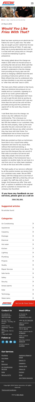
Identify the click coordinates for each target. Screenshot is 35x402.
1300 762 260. (17, 199)
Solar (3, 290)
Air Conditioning (7, 224)
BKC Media (20, 395)
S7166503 (22, 333)
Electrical (4, 240)
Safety (3, 277)
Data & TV (22, 360)
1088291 (21, 324)
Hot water (5, 244)
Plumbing (5, 257)
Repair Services (7, 269)
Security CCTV (6, 375)
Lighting (4, 253)
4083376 (22, 341)
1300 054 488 (6, 317)
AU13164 (22, 346)
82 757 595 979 (28, 320)
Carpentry (5, 232)
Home (4, 20)
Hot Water (4, 358)
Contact (21, 372)
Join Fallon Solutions (26, 378)
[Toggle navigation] (32, 3)
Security (4, 282)
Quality (4, 265)
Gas (2, 361)
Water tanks (5, 298)
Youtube (10, 342)
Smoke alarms (6, 286)
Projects (4, 261)
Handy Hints (23, 366)
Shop (20, 375)
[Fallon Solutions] (8, 3)
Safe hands (5, 273)
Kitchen (4, 248)
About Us (22, 369)
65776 (26, 329)
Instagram (6, 342)
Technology (5, 294)
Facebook (2, 342)
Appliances (5, 228)
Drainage (4, 236)
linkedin (14, 342)
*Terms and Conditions (8, 390)
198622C (21, 337)
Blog (8, 20)
